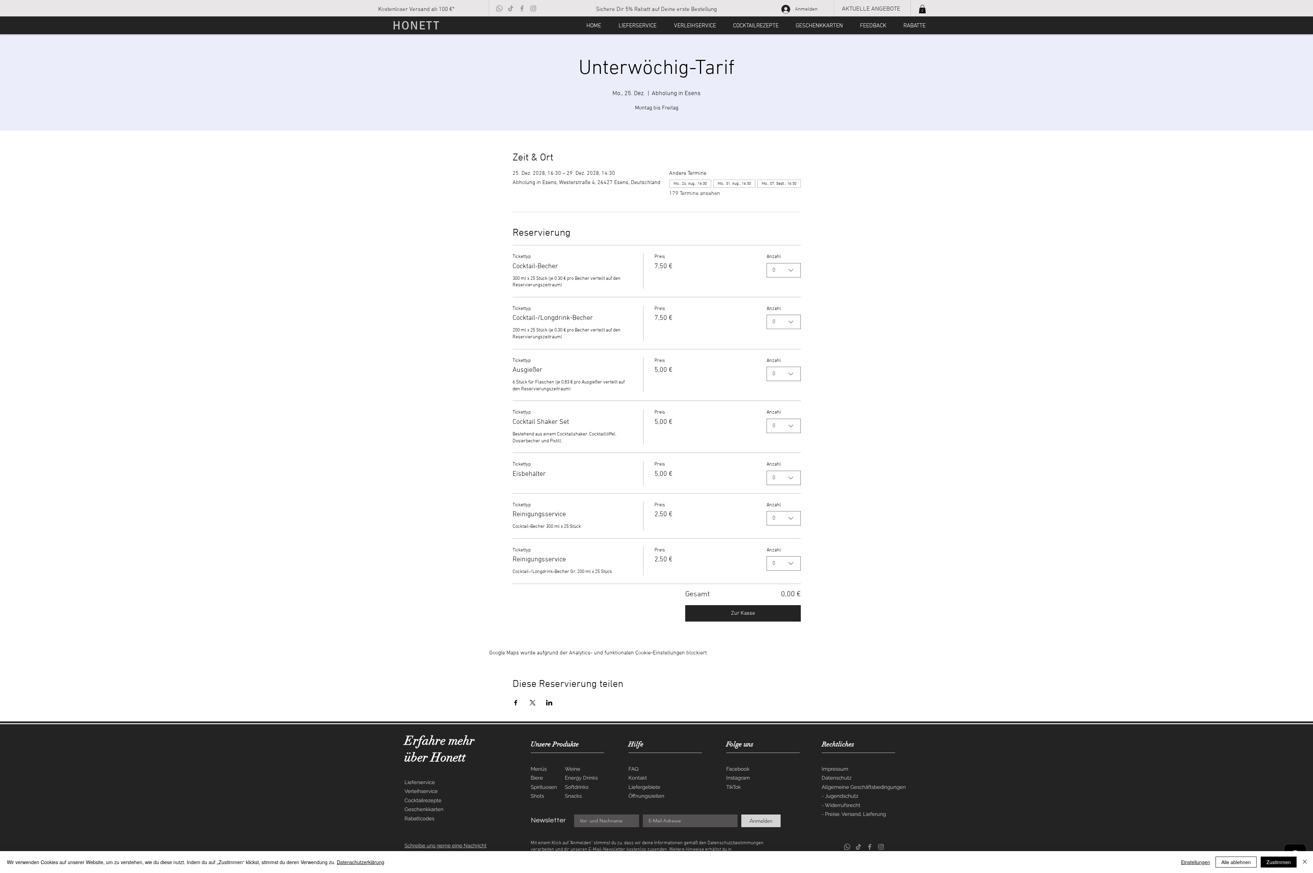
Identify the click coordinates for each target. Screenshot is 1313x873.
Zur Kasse (743, 613)
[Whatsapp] (499, 8)
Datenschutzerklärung (360, 862)
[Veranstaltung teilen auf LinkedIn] (549, 702)
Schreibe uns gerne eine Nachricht (445, 846)
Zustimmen (1278, 862)
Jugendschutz (841, 796)
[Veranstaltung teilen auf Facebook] (516, 702)
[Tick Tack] (511, 8)
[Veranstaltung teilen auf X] (532, 702)
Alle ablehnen (1236, 862)
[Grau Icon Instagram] (533, 8)
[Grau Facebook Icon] (522, 8)
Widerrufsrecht (842, 805)
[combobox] (784, 270)
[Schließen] (1305, 862)
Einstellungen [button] (1195, 862)
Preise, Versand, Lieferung (855, 814)
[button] (922, 9)
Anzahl (774, 257)
